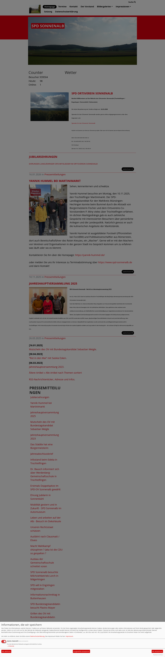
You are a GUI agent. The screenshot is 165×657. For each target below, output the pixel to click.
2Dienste (10, 646)
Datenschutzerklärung (37, 636)
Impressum (69, 636)
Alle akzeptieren (157, 651)
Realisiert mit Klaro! (158, 654)
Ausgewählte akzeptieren (81, 651)
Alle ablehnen (6, 651)
